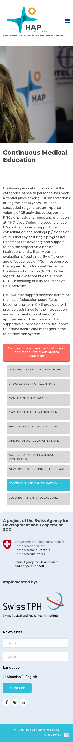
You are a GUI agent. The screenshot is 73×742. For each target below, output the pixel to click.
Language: (11, 667)
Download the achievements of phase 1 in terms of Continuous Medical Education (37, 352)
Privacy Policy (51, 735)
